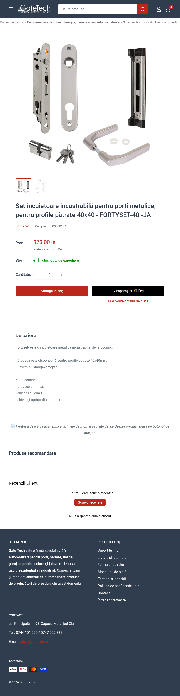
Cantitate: (23, 275)
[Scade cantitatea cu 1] (38, 274)
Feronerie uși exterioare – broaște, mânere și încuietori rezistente (73, 22)
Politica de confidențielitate (118, 586)
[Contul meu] (159, 9)
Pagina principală (12, 22)
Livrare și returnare (112, 558)
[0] (167, 9)
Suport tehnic (108, 550)
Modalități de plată (112, 572)
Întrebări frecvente (112, 600)
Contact (104, 593)
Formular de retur (111, 565)
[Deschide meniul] (11, 9)
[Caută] (142, 9)
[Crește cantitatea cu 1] (61, 274)
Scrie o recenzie (90, 502)
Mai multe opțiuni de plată (128, 301)
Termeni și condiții (112, 579)
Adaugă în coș (52, 291)
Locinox (22, 226)
